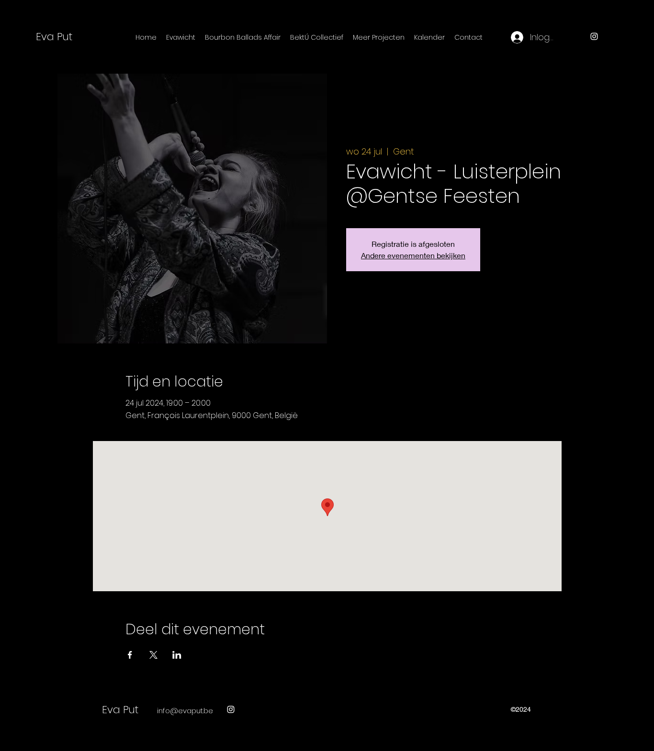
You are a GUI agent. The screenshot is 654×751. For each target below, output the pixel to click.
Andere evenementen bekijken (413, 255)
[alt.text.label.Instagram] (594, 36)
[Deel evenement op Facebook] (130, 655)
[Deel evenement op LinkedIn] (176, 655)
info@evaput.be (185, 711)
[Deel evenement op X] (153, 655)
